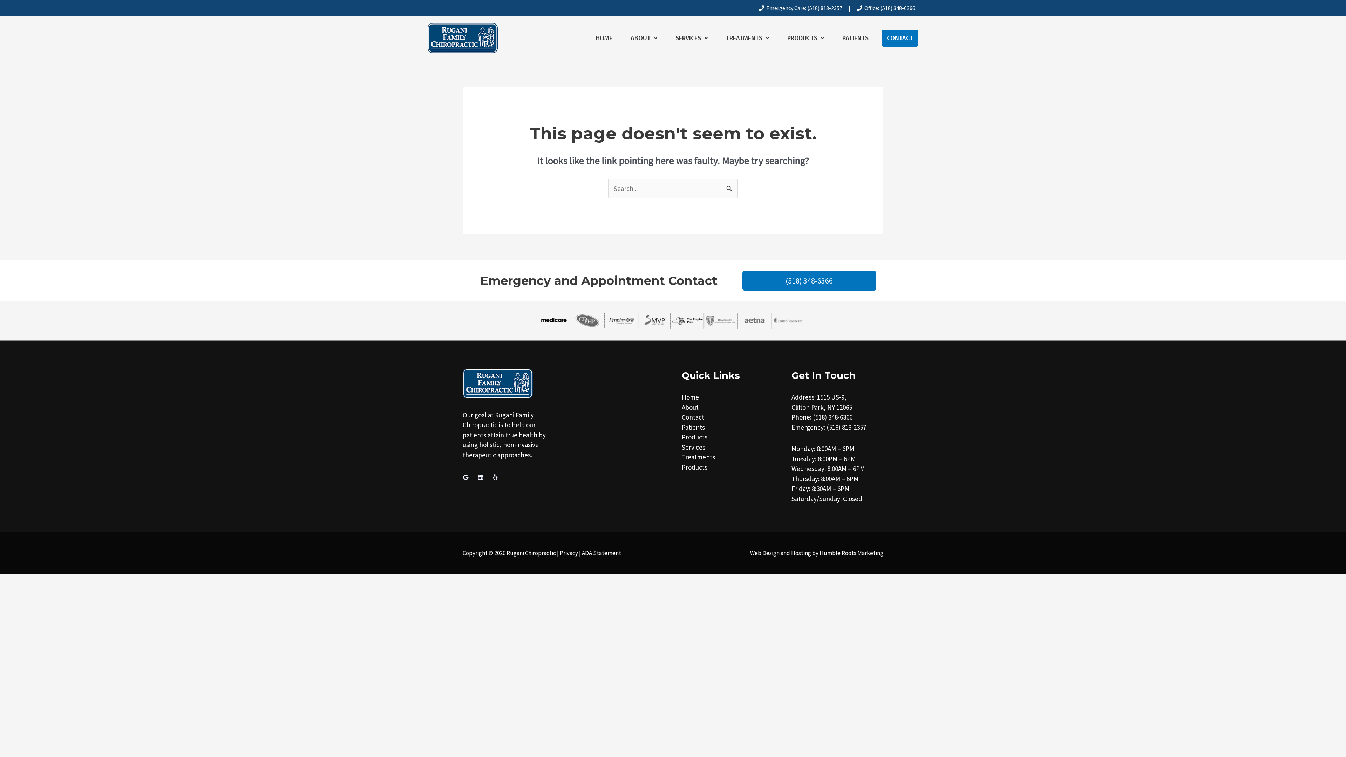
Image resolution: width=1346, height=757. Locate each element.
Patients (855, 38)
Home (604, 38)
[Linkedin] (480, 477)
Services (688, 38)
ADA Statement (601, 553)
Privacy (569, 553)
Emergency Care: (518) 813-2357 (803, 8)
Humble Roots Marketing (851, 553)
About (641, 38)
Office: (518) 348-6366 (888, 8)
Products (802, 38)
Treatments (744, 38)
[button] (643, 38)
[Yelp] (495, 477)
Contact (900, 38)
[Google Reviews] (466, 477)
